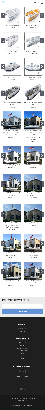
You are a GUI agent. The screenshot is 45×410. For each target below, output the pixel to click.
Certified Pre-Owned (22, 348)
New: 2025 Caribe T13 (12, 51)
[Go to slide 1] (3, 15)
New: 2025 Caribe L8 (12, 26)
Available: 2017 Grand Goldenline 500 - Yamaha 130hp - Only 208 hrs (12, 133)
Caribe (22, 345)
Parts (22, 356)
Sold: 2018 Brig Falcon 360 (33, 165)
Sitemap (22, 331)
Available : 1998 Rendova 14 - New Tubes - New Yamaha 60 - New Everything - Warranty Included (33, 135)
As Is (22, 353)
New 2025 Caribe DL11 (12, 77)
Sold (22, 359)
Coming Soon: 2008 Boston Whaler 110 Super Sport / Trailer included (12, 225)
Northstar (22, 343)
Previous (3, 408)
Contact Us (22, 328)
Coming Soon (22, 351)
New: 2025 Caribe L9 (33, 26)
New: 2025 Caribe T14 (33, 51)
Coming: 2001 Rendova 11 (33, 223)
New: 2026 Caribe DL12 (33, 77)
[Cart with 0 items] (38, 2)
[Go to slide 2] (42, 15)
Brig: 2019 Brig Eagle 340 (12, 165)
